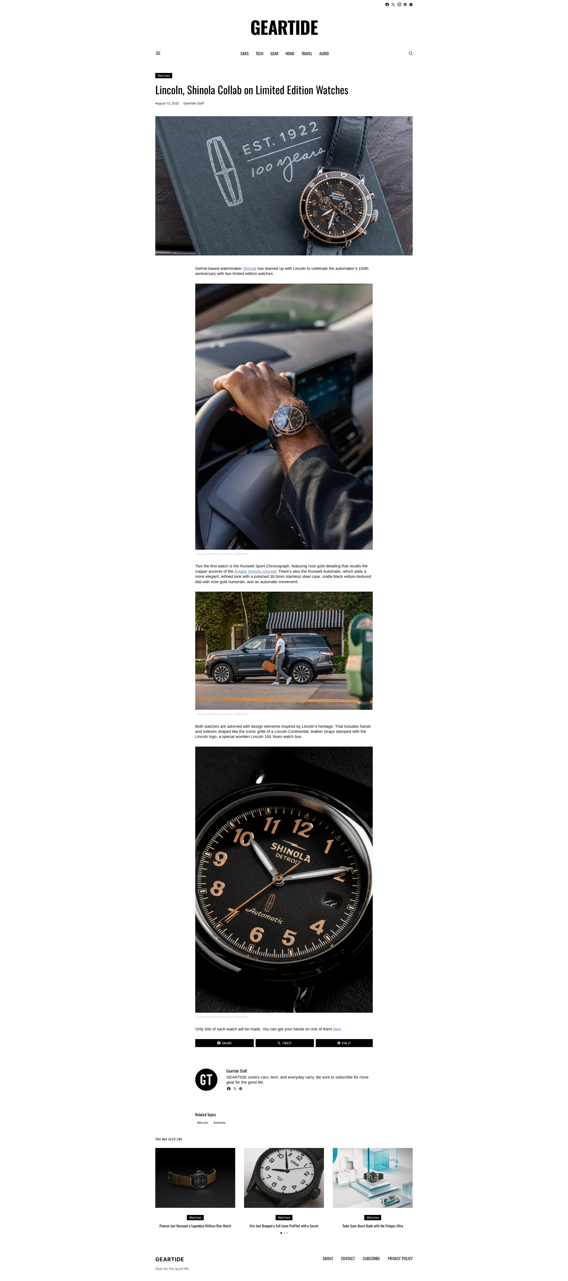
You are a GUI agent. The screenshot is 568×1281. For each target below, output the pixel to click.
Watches (164, 75)
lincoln (203, 1122)
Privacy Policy (400, 1258)
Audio (324, 53)
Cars (245, 53)
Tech (259, 53)
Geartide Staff (193, 103)
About (328, 1258)
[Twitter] (393, 4)
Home (290, 53)
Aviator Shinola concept (255, 571)
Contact (348, 1258)
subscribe (344, 1077)
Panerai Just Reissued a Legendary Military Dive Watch (195, 1225)
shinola (220, 1122)
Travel (307, 53)
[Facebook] (387, 4)
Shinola (249, 268)
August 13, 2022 (167, 103)
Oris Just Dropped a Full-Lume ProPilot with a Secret (284, 1225)
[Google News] (411, 4)
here (337, 1029)
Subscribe (371, 1258)
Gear (274, 53)
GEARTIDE (284, 27)
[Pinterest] (405, 4)
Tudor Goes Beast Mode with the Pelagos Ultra (372, 1225)
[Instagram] (399, 4)
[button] (281, 1233)
